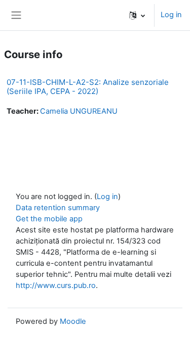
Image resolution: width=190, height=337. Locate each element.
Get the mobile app (49, 218)
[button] (137, 15)
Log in (171, 14)
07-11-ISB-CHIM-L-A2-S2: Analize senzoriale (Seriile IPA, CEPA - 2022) (88, 86)
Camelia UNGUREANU (79, 111)
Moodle (73, 321)
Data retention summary (58, 207)
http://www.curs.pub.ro (56, 285)
